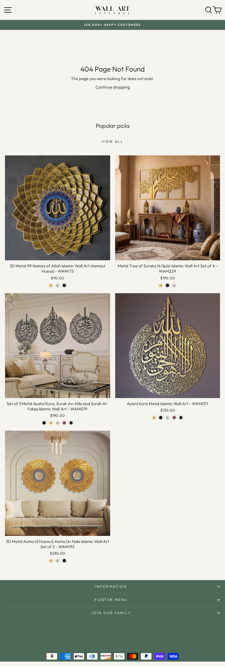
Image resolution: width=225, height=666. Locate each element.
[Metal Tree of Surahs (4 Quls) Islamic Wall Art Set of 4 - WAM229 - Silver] (174, 285)
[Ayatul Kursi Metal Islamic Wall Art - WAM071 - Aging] (181, 417)
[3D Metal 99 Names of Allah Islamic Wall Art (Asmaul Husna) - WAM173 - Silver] (57, 285)
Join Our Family (111, 613)
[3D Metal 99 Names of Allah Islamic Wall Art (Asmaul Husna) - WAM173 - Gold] (51, 285)
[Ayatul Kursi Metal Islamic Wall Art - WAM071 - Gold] (154, 417)
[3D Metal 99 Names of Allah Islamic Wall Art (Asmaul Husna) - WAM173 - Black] (64, 285)
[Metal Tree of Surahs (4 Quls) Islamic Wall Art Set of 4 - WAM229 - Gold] (160, 285)
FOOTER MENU (111, 599)
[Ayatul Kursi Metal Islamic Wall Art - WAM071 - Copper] (174, 417)
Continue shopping (113, 87)
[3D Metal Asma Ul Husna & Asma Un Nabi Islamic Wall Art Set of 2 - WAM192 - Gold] (51, 560)
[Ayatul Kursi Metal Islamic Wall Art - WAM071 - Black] (160, 417)
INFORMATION (111, 586)
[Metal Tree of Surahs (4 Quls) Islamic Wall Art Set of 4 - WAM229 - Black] (167, 285)
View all (112, 141)
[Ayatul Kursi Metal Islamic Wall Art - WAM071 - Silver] (167, 417)
